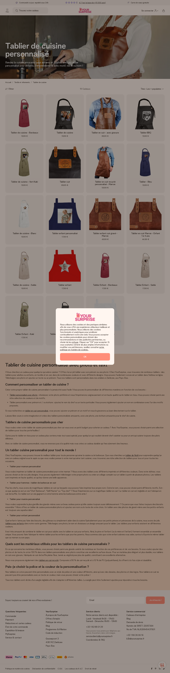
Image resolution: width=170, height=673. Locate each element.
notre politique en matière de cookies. (82, 348)
